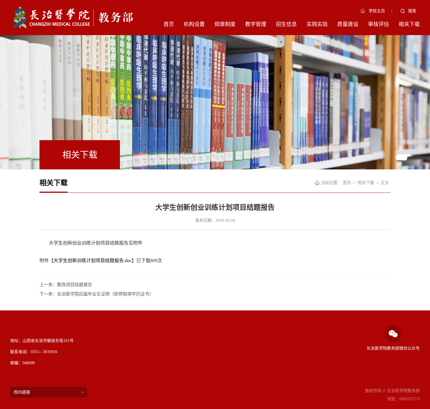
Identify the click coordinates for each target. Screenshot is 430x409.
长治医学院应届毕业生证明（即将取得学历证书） (105, 294)
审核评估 (378, 24)
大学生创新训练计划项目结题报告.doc (93, 260)
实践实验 (317, 24)
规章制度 (224, 24)
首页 (169, 24)
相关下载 (409, 24)
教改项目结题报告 (74, 284)
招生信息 (286, 24)
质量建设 (347, 24)
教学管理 (255, 24)
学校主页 (377, 11)
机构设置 (194, 24)
